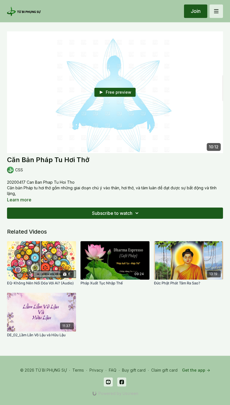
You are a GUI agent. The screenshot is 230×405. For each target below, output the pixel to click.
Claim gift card (164, 370)
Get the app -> (196, 370)
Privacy (96, 370)
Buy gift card (134, 370)
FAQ (112, 370)
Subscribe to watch (112, 213)
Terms (78, 370)
